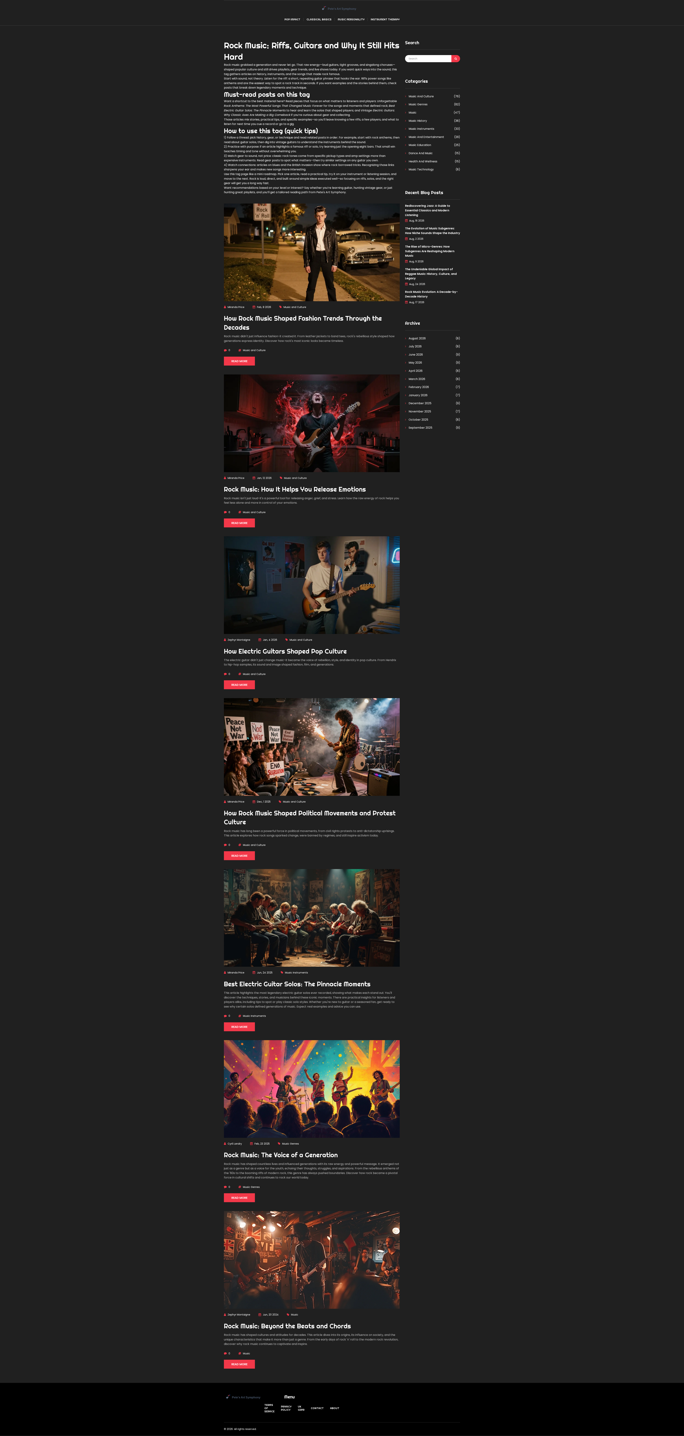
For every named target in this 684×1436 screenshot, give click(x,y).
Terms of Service (269, 1408)
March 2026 (416, 379)
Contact (317, 1408)
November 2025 (419, 411)
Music (294, 1314)
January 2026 (418, 395)
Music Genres (290, 1143)
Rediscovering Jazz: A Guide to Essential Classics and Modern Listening (427, 210)
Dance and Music (420, 153)
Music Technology (421, 169)
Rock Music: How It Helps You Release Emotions (295, 489)
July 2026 (415, 346)
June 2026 (415, 355)
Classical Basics (319, 19)
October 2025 (418, 420)
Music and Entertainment (426, 137)
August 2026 (417, 338)
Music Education (419, 145)
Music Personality (351, 19)
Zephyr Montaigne (239, 640)
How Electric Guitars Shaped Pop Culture (285, 651)
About (334, 1408)
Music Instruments (296, 972)
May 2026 (415, 363)
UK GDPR (301, 1408)
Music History (417, 121)
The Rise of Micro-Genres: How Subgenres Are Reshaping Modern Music (429, 251)
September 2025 (420, 428)
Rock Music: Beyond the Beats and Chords (287, 1326)
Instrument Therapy (385, 19)
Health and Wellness (422, 161)
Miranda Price (236, 307)
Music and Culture (295, 307)
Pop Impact (292, 19)
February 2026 (418, 387)
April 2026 (415, 371)
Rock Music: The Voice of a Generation (281, 1155)
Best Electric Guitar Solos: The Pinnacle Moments (297, 984)
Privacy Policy (286, 1408)
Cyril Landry (235, 1143)
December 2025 (419, 403)
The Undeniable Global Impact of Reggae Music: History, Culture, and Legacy (431, 273)
